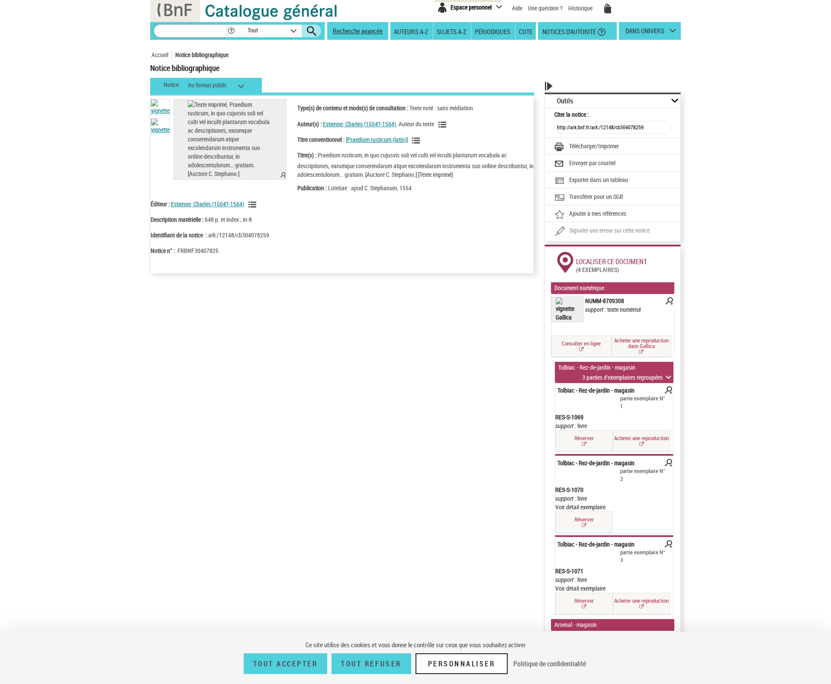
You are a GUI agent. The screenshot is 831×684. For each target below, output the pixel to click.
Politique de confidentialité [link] (549, 663)
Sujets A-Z (451, 31)
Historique (581, 8)
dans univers (644, 33)
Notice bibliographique (202, 55)
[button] (231, 31)
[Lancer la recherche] (311, 31)
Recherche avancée (358, 30)
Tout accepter (285, 663)
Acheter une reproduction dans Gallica (641, 343)
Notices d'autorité (568, 31)
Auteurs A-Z (411, 31)
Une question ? (546, 8)
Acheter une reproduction (641, 438)
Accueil (159, 55)
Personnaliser (462, 663)
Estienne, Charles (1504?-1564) (359, 124)
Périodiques (492, 31)
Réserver (584, 438)
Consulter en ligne (581, 343)
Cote (525, 31)
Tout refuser (371, 663)
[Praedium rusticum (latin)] (377, 139)
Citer (571, 114)
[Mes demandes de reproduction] (607, 8)
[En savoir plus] (669, 302)
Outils (565, 100)
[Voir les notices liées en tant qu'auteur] (443, 124)
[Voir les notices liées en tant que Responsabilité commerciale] (253, 204)
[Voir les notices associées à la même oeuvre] (417, 140)
